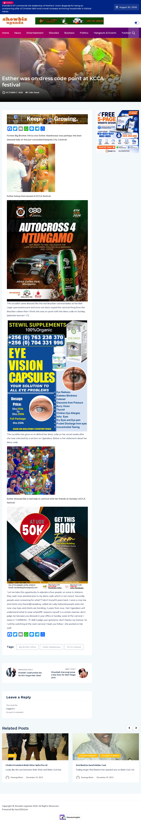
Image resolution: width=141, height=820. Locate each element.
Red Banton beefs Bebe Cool (91, 757)
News (17, 25)
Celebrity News (110, 748)
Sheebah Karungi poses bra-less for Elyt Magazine (63, 667)
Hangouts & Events (105, 25)
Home (5, 25)
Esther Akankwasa (51, 639)
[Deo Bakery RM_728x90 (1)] (47, 111)
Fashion (126, 25)
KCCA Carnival (74, 639)
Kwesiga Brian (17, 769)
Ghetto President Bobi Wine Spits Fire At (27, 757)
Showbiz (54, 25)
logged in (10, 701)
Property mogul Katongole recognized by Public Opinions (44, 3)
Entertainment (35, 25)
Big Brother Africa (27, 639)
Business (69, 25)
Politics (84, 25)
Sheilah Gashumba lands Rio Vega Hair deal (30, 666)
